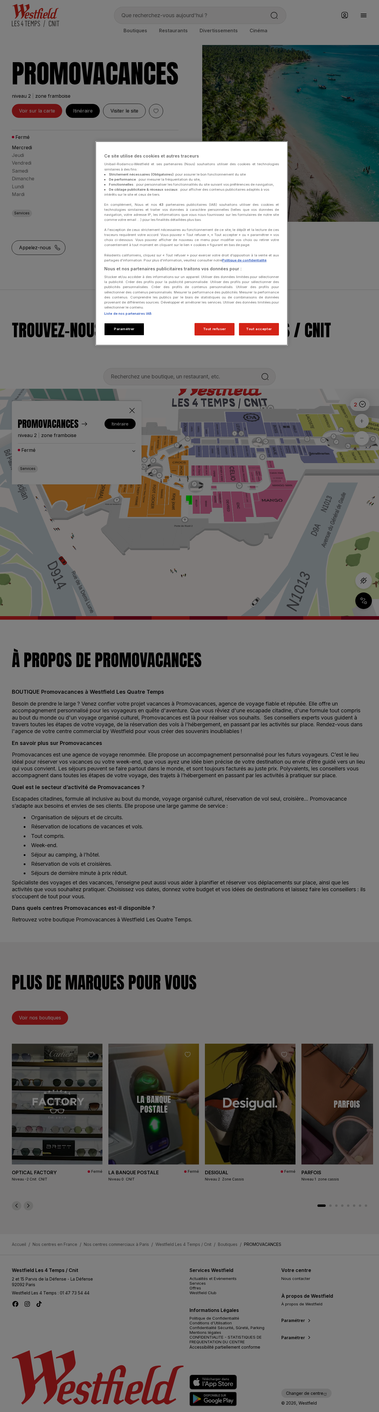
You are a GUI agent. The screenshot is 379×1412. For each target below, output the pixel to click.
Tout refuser (214, 329)
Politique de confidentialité (244, 260)
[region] (191, 243)
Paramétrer (124, 329)
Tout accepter (259, 329)
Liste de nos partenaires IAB (128, 313)
